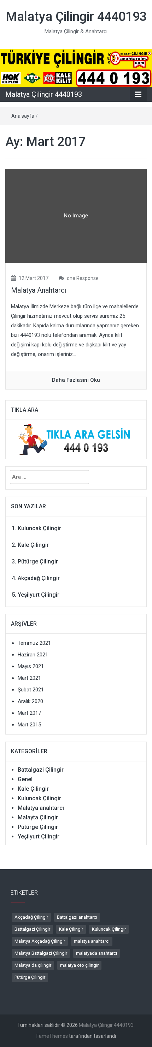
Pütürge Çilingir (38, 561)
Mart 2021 (29, 678)
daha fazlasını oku (76, 380)
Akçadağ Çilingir (39, 578)
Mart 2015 (29, 724)
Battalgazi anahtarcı (77, 917)
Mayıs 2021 (31, 666)
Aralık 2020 (30, 701)
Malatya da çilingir (32, 965)
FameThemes (52, 1036)
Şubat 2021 (31, 689)
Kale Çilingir (33, 545)
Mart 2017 (29, 713)
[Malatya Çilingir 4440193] (76, 67)
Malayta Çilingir (38, 817)
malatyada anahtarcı (96, 953)
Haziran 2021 (33, 654)
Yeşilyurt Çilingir (38, 594)
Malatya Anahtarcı (38, 290)
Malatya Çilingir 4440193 (76, 16)
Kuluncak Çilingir (39, 528)
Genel (25, 779)
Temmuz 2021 (34, 643)
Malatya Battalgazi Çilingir (40, 953)
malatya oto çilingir (79, 965)
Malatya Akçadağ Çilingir (39, 941)
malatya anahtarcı (92, 941)
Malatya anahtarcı (41, 808)
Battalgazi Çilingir (41, 769)
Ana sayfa (22, 116)
